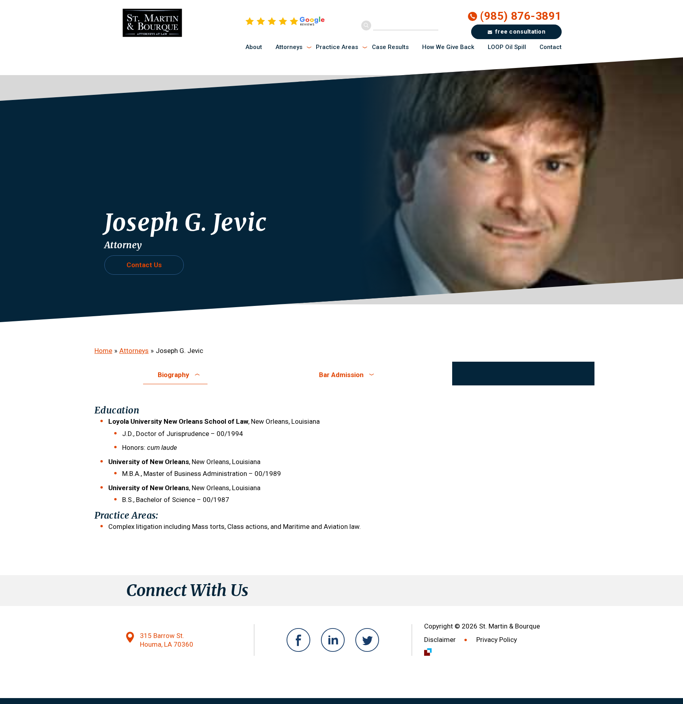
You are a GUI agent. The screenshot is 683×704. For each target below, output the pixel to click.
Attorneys (134, 351)
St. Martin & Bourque (180, 23)
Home (103, 351)
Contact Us (144, 265)
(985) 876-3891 (521, 16)
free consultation (520, 31)
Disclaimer (440, 640)
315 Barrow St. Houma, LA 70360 (166, 640)
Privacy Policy (496, 640)
